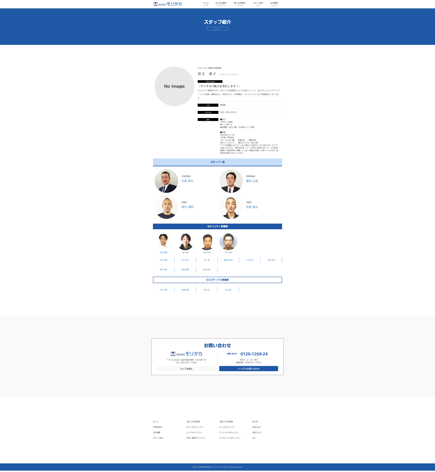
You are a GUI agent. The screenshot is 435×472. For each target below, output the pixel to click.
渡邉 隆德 (185, 289)
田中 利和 (163, 260)
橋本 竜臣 (163, 269)
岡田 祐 (207, 289)
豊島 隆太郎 (228, 260)
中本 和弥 (163, 289)
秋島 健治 (252, 207)
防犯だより (256, 432)
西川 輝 (185, 252)
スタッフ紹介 (258, 3)
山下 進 (207, 260)
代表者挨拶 (157, 426)
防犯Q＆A (256, 426)
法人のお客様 (220, 3)
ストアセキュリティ (194, 432)
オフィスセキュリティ (194, 426)
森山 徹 (228, 289)
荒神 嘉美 (163, 252)
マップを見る (186, 368)
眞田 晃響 (185, 269)
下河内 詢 (249, 260)
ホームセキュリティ (227, 426)
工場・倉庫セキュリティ (196, 437)
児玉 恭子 (185, 260)
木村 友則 (228, 252)
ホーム (206, 3)
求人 (254, 437)
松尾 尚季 (206, 269)
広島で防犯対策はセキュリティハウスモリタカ (213, 467)
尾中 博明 (187, 207)
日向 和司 (206, 252)
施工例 (255, 421)
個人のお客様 (239, 3)
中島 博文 (187, 181)
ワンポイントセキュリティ (229, 437)
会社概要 (274, 3)
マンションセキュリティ (229, 432)
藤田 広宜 (252, 181)
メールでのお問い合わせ (249, 368)
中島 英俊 (271, 260)
